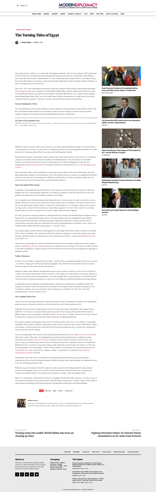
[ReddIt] (33, 48)
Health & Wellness (106, 177)
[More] (42, 48)
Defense (104, 117)
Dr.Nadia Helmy (106, 155)
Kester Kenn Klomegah (107, 92)
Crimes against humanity (23, 91)
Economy (104, 207)
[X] (21, 48)
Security (60, 391)
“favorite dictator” (62, 314)
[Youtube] (37, 474)
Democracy (48, 391)
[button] (24, 5)
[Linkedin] (29, 48)
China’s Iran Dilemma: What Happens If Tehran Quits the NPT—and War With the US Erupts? (121, 151)
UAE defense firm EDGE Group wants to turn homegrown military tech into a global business (121, 121)
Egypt (54, 391)
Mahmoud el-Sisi (89, 236)
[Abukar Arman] (17, 42)
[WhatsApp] (25, 48)
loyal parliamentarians (36, 165)
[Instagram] (22, 474)
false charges (29, 350)
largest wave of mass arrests (83, 334)
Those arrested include (41, 340)
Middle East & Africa (23, 29)
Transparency (68, 391)
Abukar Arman (26, 42)
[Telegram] (38, 48)
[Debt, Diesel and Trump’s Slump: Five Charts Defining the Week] (121, 198)
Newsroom (104, 125)
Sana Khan (104, 214)
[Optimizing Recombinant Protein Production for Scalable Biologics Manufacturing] (121, 168)
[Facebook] (17, 48)
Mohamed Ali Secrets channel (34, 246)
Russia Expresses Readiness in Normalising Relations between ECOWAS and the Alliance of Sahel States (120, 89)
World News (105, 85)
